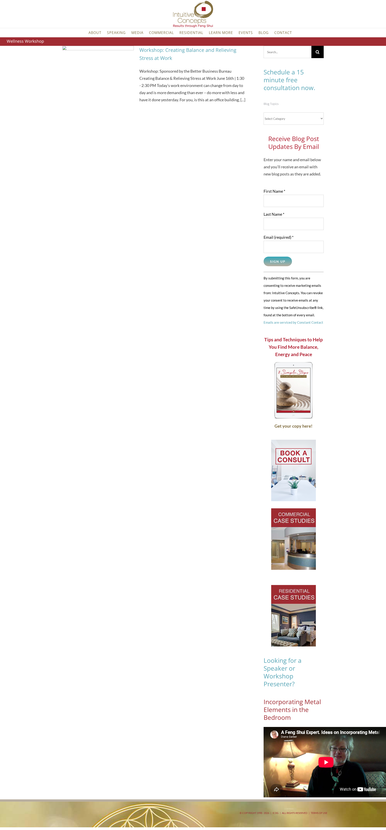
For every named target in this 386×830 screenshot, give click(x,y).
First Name (274, 191)
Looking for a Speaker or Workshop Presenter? (283, 672)
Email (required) (279, 237)
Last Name (274, 214)
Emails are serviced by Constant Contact (293, 322)
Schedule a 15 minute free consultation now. (289, 80)
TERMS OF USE (319, 812)
